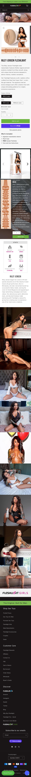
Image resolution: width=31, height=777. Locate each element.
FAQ (4, 661)
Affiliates (5, 654)
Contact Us (6, 658)
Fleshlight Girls (7, 624)
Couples (5, 635)
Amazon (5, 694)
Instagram (6, 698)
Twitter (5, 706)
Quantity (3, 111)
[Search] (28, 10)
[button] (3, 5)
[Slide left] (12, 57)
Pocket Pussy (7, 613)
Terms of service (16, 773)
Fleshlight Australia (13, 770)
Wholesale (6, 676)
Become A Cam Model (9, 721)
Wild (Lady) (6, 96)
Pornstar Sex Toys (8, 620)
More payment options (15, 129)
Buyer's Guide (7, 680)
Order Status (7, 673)
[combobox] (15, 10)
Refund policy (23, 770)
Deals (5, 639)
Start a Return (7, 665)
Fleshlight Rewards (8, 650)
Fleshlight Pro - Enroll (9, 717)
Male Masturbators (8, 628)
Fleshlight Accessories (9, 632)
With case (6, 103)
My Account (6, 669)
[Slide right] (19, 57)
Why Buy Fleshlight (8, 713)
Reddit (5, 702)
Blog (4, 709)
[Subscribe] (26, 735)
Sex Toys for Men (8, 617)
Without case (17, 103)
